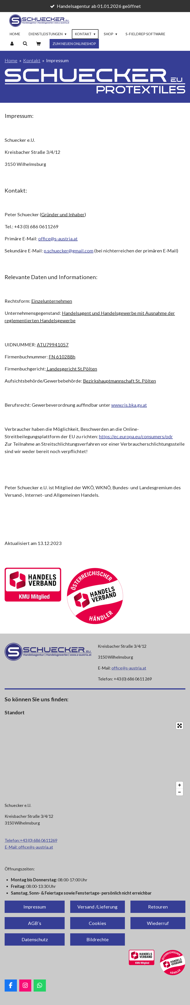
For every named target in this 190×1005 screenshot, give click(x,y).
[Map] (95, 759)
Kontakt (31, 60)
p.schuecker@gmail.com (68, 250)
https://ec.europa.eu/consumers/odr (136, 436)
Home (11, 60)
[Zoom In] (179, 785)
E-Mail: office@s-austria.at (29, 847)
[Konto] (11, 43)
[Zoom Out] (179, 792)
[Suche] (25, 43)
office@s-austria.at (58, 238)
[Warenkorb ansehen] (38, 43)
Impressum (57, 60)
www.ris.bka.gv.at (129, 405)
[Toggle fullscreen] (179, 725)
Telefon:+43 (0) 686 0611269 (31, 840)
